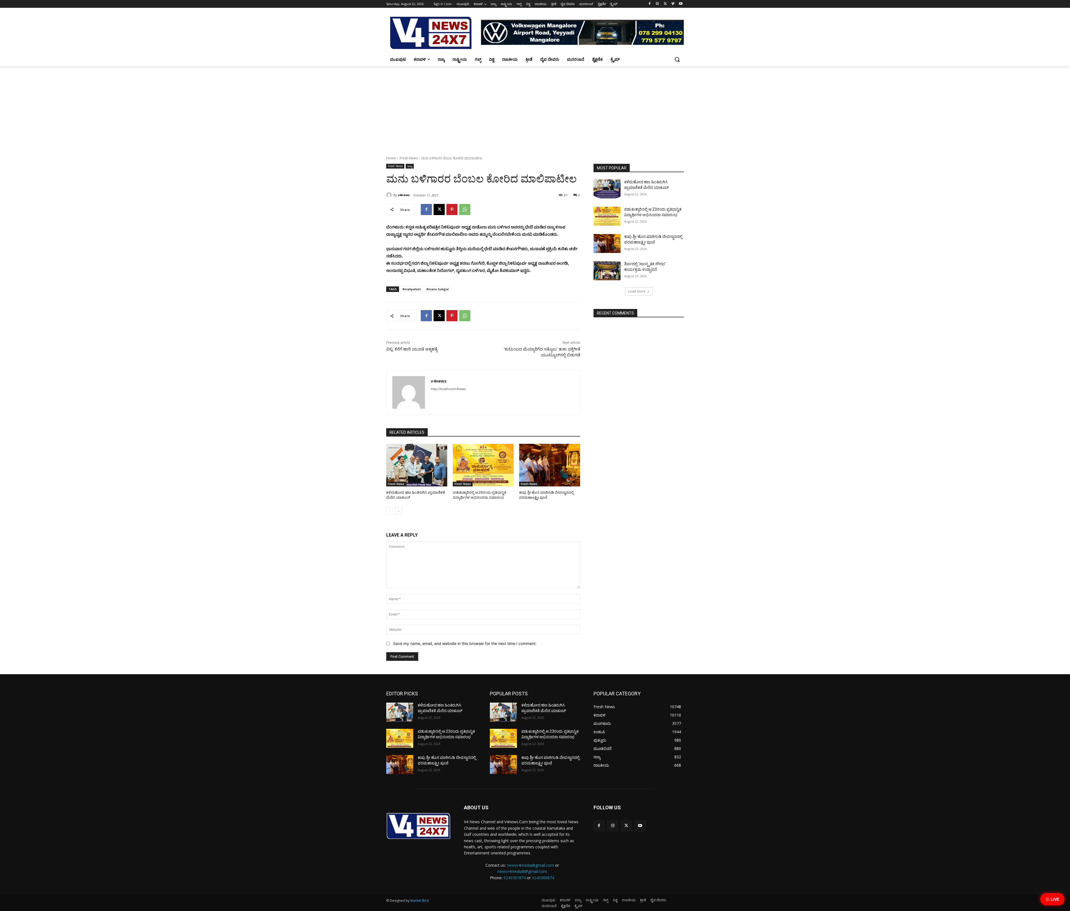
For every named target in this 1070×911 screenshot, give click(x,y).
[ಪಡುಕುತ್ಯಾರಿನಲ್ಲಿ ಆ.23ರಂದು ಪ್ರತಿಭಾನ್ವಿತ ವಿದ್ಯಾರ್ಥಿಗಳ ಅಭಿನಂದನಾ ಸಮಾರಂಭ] (483, 465)
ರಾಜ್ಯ (409, 166)
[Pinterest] (452, 209)
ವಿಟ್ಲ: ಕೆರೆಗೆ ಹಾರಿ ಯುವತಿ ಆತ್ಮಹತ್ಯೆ (411, 349)
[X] (665, 4)
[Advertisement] (535, 108)
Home (391, 158)
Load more (637, 291)
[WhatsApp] (464, 209)
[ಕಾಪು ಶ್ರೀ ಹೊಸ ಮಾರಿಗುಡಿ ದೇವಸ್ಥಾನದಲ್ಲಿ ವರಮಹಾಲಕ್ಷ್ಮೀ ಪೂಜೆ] (549, 465)
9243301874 (515, 877)
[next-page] (398, 511)
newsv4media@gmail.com (530, 865)
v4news (404, 195)
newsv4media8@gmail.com (522, 871)
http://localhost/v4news (448, 389)
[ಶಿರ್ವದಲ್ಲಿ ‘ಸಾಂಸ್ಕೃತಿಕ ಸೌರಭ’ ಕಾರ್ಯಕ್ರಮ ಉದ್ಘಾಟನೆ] (607, 270)
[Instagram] (657, 4)
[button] (677, 59)
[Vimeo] (673, 4)
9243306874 (543, 877)
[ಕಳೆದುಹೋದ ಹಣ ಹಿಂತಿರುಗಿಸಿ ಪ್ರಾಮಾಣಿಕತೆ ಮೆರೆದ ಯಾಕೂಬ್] (416, 465)
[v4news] (389, 195)
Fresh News (409, 158)
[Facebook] (649, 4)
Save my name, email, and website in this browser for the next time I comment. (465, 643)
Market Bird (419, 900)
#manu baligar (437, 289)
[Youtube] (680, 4)
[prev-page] (389, 511)
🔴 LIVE (1052, 899)
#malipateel (411, 289)
